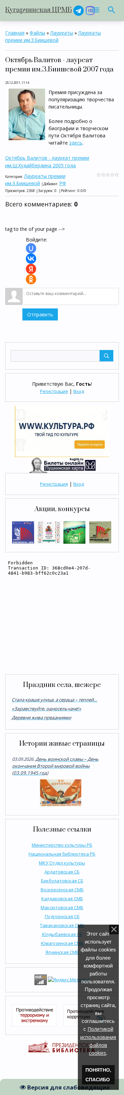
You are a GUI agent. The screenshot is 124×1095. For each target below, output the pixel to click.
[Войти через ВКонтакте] (31, 258)
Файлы (37, 33)
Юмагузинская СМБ (62, 943)
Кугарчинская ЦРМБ (38, 10)
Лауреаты (61, 33)
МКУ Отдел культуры (62, 863)
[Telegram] (78, 10)
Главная (14, 33)
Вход (78, 391)
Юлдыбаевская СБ (62, 934)
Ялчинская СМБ (62, 952)
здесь (75, 142)
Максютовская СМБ (62, 907)
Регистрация (54, 391)
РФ (62, 183)
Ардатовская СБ (62, 872)
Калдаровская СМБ (62, 898)
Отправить (40, 314)
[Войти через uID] (31, 248)
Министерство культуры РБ (62, 845)
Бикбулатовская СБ (62, 881)
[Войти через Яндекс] (31, 269)
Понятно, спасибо (98, 1074)
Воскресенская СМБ (62, 890)
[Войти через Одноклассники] (31, 279)
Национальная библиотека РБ (62, 854)
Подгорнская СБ (62, 916)
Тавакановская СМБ (62, 925)
